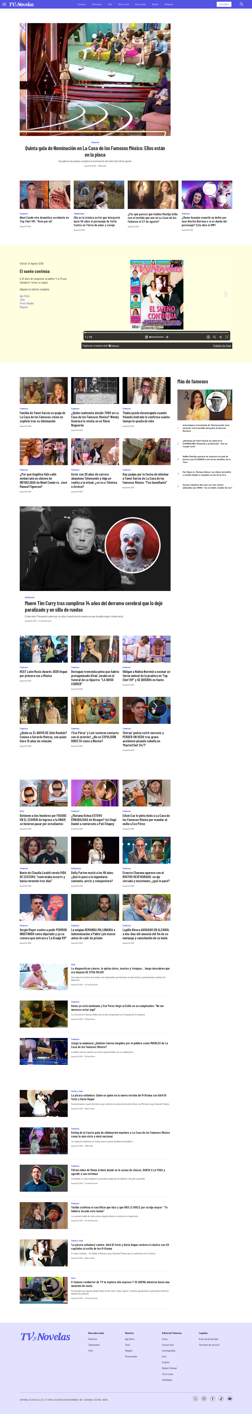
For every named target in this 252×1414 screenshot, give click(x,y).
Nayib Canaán (90, 1108)
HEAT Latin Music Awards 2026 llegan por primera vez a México (43, 673)
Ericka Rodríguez (44, 621)
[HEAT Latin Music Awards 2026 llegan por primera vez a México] (44, 649)
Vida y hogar (140, 4)
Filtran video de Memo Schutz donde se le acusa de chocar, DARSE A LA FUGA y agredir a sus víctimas (118, 1172)
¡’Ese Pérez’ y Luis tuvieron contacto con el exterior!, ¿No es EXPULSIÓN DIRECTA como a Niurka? (95, 737)
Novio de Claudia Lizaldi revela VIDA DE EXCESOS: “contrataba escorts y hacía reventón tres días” (43, 877)
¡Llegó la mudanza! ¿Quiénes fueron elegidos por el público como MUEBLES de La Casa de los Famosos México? (119, 1045)
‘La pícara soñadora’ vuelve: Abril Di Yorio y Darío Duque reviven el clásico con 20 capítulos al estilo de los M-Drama (120, 1246)
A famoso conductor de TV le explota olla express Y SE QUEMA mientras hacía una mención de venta (120, 1284)
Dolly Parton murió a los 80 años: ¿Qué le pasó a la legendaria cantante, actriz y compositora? (92, 877)
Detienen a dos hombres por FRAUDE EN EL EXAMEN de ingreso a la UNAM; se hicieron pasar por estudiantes (43, 819)
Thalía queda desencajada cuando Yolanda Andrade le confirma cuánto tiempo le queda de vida (146, 417)
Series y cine (123, 4)
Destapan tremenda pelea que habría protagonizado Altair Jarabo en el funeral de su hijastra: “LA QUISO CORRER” (95, 677)
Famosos (82, 4)
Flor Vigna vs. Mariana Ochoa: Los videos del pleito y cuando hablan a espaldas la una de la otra (207, 473)
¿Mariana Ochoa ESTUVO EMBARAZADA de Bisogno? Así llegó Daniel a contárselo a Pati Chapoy (93, 819)
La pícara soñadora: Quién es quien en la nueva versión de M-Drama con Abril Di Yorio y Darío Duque (118, 1097)
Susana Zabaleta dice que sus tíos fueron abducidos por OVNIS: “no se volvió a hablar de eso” (207, 486)
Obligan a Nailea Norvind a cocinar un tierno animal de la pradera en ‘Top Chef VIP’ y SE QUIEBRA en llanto (146, 675)
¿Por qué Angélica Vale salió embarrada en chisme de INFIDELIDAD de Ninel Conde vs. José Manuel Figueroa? (43, 480)
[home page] (21, 4)
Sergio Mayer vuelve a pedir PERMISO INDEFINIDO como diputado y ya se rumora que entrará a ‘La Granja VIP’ (43, 934)
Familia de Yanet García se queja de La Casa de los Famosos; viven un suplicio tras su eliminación (42, 417)
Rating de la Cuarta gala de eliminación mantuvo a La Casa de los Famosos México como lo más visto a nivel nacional (120, 1134)
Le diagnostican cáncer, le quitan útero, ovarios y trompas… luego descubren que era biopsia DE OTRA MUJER (120, 970)
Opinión (155, 4)
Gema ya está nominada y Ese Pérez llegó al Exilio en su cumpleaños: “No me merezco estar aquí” (117, 1007)
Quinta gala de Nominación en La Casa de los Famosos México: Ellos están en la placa (95, 151)
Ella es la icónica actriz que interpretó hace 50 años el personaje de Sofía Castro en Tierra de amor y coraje (97, 221)
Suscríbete (224, 4)
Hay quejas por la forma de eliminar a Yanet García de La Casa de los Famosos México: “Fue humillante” (146, 478)
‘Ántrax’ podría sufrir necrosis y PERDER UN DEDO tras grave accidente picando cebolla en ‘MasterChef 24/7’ (143, 739)
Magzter (24, 307)
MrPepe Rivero (90, 1019)
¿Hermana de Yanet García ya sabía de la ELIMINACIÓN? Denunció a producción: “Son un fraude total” (205, 443)
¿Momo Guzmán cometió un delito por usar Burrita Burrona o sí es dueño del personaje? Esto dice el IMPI (204, 221)
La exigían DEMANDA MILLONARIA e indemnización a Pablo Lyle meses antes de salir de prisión (93, 934)
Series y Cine (77, 1091)
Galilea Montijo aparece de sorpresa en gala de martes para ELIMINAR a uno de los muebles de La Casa (207, 459)
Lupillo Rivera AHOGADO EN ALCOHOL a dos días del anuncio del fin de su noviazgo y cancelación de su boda (146, 934)
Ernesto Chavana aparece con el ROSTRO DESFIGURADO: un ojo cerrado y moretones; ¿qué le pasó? (146, 877)
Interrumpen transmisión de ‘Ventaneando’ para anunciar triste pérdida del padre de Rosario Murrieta (206, 428)
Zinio (22, 299)
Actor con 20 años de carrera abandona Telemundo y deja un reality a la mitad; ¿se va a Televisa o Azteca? (94, 480)
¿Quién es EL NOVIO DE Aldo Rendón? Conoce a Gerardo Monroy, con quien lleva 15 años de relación (43, 737)
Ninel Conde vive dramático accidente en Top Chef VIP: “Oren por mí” (44, 219)
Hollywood (169, 4)
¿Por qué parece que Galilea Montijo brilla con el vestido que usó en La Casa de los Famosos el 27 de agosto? (153, 217)
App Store (24, 296)
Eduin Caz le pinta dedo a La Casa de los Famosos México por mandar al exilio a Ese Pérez (146, 819)
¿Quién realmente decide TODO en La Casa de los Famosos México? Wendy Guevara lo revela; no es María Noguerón (95, 419)
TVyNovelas (102, 166)
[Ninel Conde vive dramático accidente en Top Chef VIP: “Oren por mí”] (45, 195)
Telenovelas (97, 4)
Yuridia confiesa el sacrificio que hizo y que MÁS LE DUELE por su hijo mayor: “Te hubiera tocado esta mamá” (119, 1209)
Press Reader (27, 303)
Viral (110, 4)
